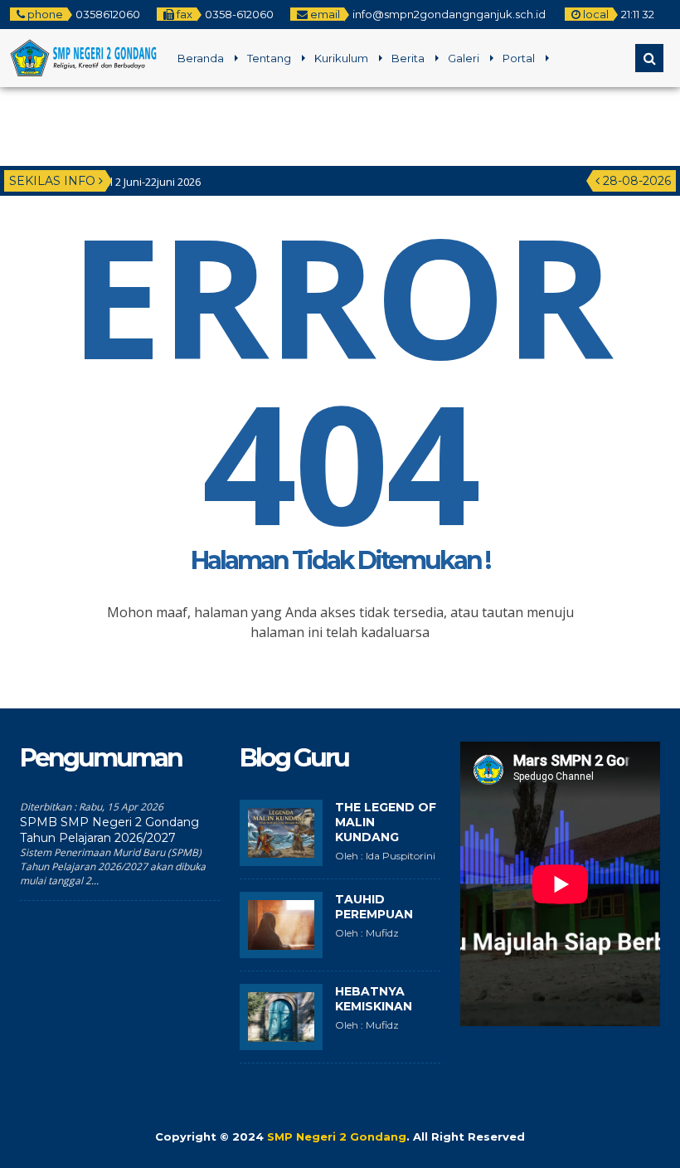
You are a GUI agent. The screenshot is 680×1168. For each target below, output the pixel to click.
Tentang (269, 58)
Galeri (463, 58)
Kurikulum (341, 58)
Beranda (200, 58)
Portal (519, 58)
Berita (408, 58)
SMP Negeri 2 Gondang (336, 1136)
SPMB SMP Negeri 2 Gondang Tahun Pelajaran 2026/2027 (109, 830)
